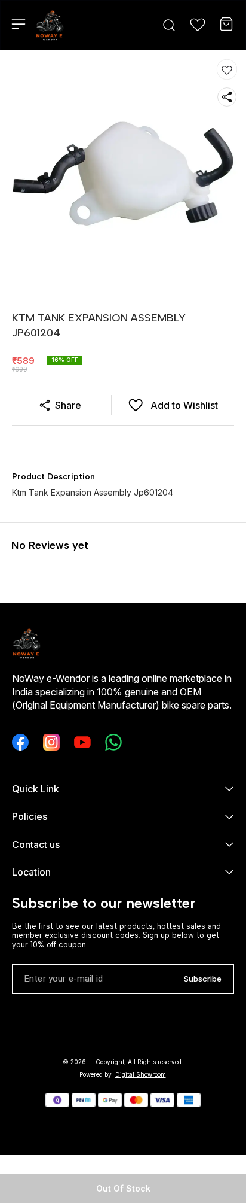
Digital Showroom (140, 1074)
